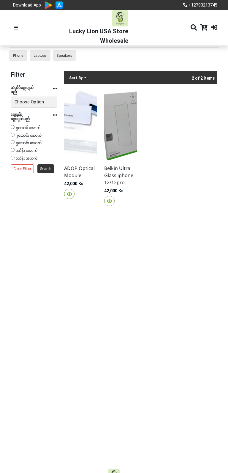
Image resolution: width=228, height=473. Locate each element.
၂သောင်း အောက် (29, 136)
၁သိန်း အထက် (26, 159)
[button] (34, 91)
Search (45, 168)
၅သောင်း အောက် (29, 143)
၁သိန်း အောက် (26, 151)
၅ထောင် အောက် (28, 128)
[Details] (69, 194)
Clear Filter (22, 168)
